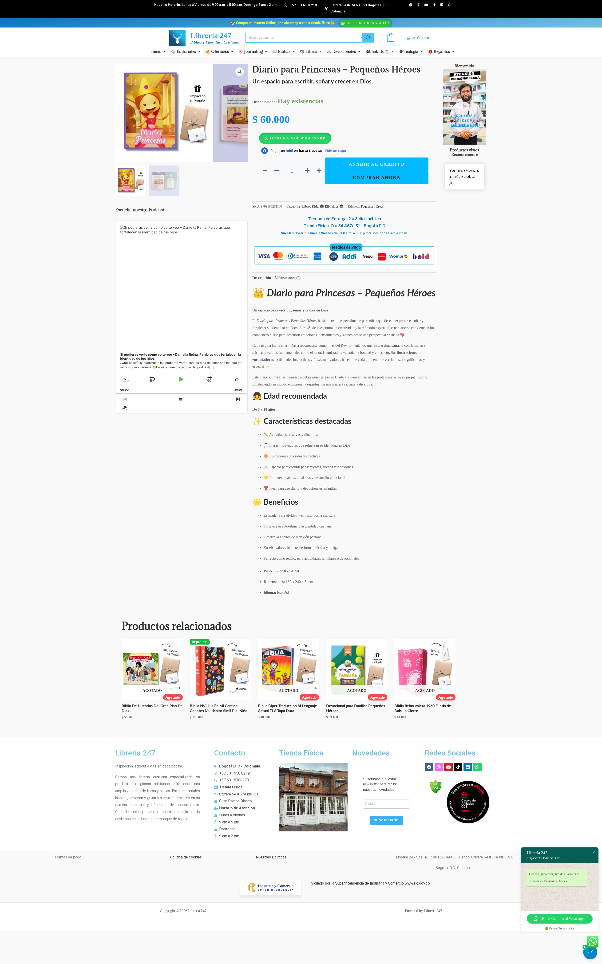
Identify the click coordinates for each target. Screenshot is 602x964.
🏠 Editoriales (183, 51)
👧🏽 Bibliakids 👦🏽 (332, 206)
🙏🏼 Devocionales (341, 51)
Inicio (156, 51)
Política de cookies (186, 857)
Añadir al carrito (376, 164)
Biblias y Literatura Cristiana (214, 42)
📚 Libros (308, 51)
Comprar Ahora (376, 177)
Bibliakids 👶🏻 (377, 51)
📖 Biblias (281, 51)
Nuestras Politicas (271, 857)
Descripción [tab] (261, 278)
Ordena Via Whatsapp (297, 138)
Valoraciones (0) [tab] (288, 278)
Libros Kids (310, 206)
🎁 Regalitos (439, 51)
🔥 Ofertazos (217, 51)
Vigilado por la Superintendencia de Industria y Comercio (357, 883)
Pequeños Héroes (372, 206)
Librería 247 (210, 36)
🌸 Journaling (250, 51)
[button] (158, 51)
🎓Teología (408, 51)
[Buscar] (368, 38)
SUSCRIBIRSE (386, 820)
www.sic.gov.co (417, 883)
